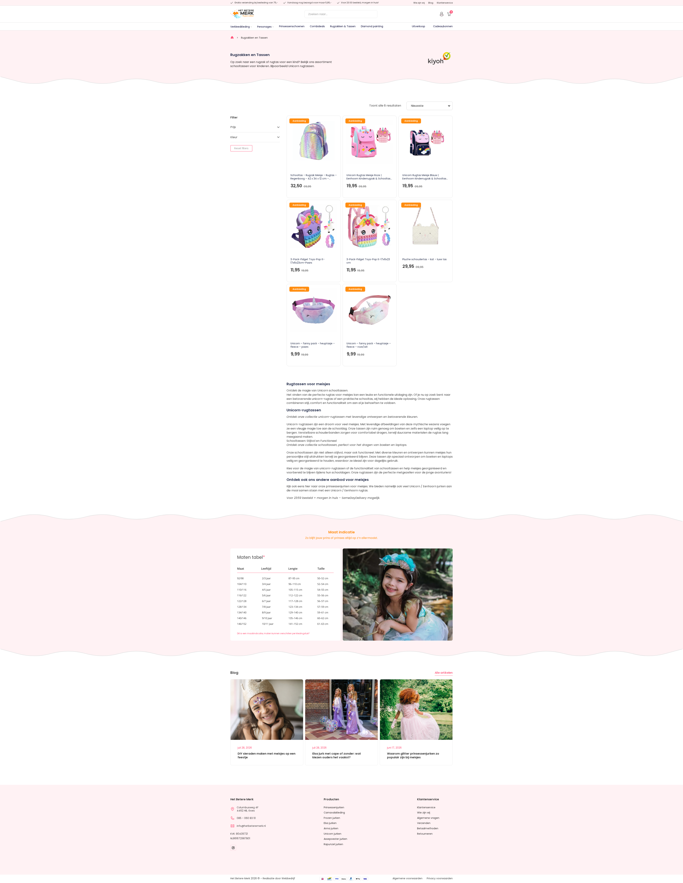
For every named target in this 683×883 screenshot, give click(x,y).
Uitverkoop (418, 26)
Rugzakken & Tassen (343, 26)
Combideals (317, 26)
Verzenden (423, 823)
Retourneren (425, 834)
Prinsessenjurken (334, 807)
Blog (430, 2)
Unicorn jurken (332, 834)
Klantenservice (445, 2)
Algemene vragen (428, 818)
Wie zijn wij (419, 2)
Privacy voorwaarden (440, 878)
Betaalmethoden (427, 828)
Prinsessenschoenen (292, 26)
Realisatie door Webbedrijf (279, 878)
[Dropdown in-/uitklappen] (251, 27)
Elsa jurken (330, 823)
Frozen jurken (332, 818)
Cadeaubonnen (443, 26)
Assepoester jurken (335, 839)
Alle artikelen (444, 673)
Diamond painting (372, 26)
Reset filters (241, 148)
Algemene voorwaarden (407, 878)
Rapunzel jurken (333, 844)
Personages (264, 26)
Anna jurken (331, 828)
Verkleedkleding (240, 26)
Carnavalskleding (334, 812)
